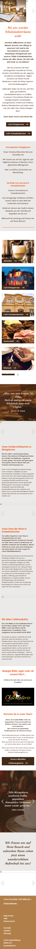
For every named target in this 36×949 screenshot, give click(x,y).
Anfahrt (7, 931)
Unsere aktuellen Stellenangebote (17, 761)
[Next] (33, 11)
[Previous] (2, 11)
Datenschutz (9, 921)
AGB (5, 919)
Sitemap (7, 934)
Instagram (18, 909)
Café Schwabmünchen (16, 134)
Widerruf (8, 943)
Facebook (26, 909)
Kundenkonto (10, 946)
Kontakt (7, 928)
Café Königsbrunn (16, 124)
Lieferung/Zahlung (12, 940)
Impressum (9, 916)
